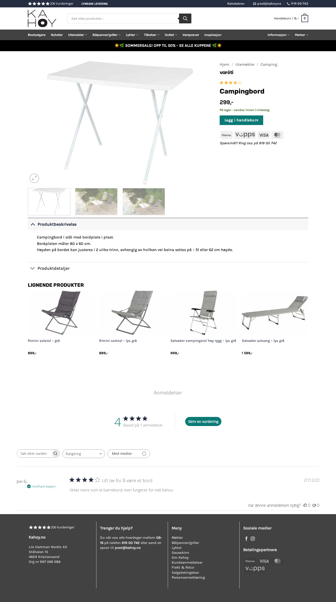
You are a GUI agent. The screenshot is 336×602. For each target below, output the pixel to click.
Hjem (224, 64)
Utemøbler (76, 35)
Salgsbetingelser (185, 572)
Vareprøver (191, 35)
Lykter (130, 35)
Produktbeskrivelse (57, 224)
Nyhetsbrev (235, 3)
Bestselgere (37, 35)
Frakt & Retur (183, 567)
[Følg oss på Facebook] (246, 539)
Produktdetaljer (54, 268)
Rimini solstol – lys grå (118, 341)
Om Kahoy (180, 557)
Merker (300, 35)
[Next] (202, 123)
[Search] (185, 18)
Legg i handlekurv (242, 120)
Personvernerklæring (188, 577)
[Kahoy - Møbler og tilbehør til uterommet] (44, 18)
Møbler (177, 538)
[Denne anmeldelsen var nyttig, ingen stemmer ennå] (305, 505)
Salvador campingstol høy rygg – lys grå (203, 341)
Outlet (169, 35)
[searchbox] (34, 453)
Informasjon (277, 35)
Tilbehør (150, 35)
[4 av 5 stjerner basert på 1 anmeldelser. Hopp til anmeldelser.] (232, 82)
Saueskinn (180, 553)
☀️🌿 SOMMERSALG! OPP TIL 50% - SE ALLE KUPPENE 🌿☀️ (168, 45)
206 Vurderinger (61, 3)
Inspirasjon (212, 35)
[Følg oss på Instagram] (253, 539)
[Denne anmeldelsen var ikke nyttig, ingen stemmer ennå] (314, 505)
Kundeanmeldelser (187, 562)
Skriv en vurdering (203, 421)
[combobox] (83, 453)
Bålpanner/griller (104, 35)
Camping (268, 64)
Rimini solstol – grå (44, 341)
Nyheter (57, 35)
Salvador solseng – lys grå (263, 341)
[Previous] (37, 123)
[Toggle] (32, 224)
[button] (291, 19)
